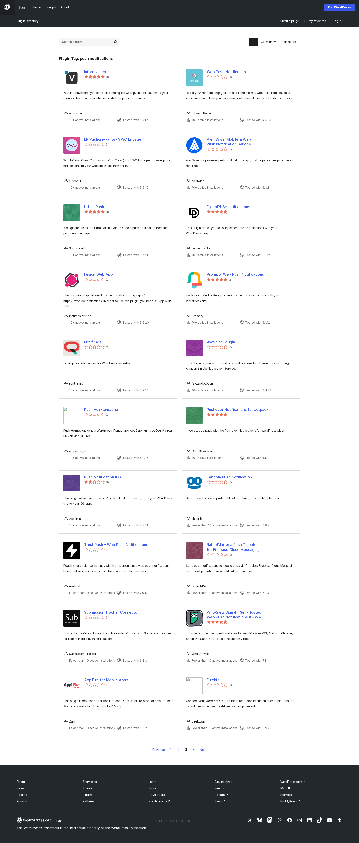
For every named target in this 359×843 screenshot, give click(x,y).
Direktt (213, 680)
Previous (158, 749)
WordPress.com (293, 781)
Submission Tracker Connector (111, 612)
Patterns (88, 801)
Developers (157, 794)
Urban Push (94, 207)
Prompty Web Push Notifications (235, 274)
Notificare (93, 342)
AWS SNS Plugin (221, 342)
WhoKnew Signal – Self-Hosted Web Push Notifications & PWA (234, 614)
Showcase (90, 781)
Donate (221, 794)
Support (154, 788)
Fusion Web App (98, 274)
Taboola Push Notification (229, 477)
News (20, 788)
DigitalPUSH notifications (228, 207)
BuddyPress (290, 801)
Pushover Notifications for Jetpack (237, 409)
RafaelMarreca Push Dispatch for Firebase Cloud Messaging (233, 547)
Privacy (22, 801)
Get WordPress (339, 7)
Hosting (22, 794)
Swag (220, 801)
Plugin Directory (28, 21)
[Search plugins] (115, 42)
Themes (88, 788)
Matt (285, 788)
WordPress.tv (160, 801)
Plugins (87, 794)
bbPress (287, 794)
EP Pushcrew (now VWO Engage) (113, 139)
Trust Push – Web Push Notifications (116, 544)
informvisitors (96, 72)
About (21, 781)
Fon (58, 820)
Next (203, 749)
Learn (152, 781)
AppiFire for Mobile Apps (106, 680)
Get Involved (223, 781)
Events (219, 788)
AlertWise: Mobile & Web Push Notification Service (229, 141)
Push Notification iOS (102, 477)
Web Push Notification (226, 72)
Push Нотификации (101, 409)
